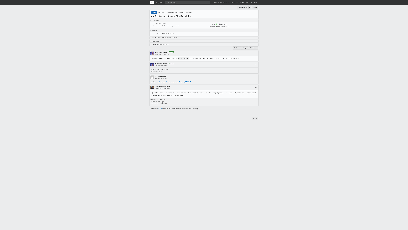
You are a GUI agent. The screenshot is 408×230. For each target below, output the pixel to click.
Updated (157, 65)
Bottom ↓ (237, 48)
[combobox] (187, 2)
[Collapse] (256, 53)
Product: (158, 23)
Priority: (212, 26)
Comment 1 (158, 88)
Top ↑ (255, 118)
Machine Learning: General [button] (171, 26)
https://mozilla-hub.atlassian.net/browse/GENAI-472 (174, 82)
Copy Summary (243, 7)
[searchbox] (187, 2)
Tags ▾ (245, 48)
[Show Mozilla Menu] (152, 2)
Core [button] (164, 23)
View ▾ (255, 7)
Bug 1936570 (162, 12)
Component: (157, 26)
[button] (253, 2)
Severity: (224, 26)
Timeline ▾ (253, 48)
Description (158, 54)
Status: (159, 34)
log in (160, 108)
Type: (213, 24)
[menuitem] (215, 2)
